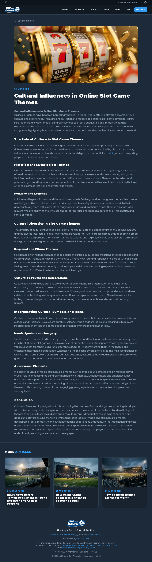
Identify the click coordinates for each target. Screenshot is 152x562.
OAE (128, 9)
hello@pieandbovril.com (131, 2)
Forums (77, 9)
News (118, 9)
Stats (106, 9)
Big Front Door (82, 539)
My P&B (140, 9)
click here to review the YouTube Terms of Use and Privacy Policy (88, 545)
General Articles (94, 534)
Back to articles (26, 20)
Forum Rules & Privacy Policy (63, 534)
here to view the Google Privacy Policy (78, 547)
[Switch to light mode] (145, 2)
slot (111, 153)
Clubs (93, 9)
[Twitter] (6, 2)
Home (65, 9)
